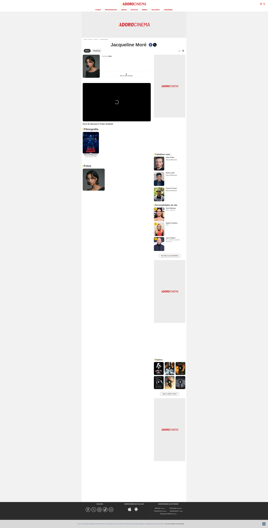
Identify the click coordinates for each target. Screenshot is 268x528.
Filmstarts (173, 508)
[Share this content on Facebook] (150, 45)
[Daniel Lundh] (159, 179)
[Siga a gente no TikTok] (105, 509)
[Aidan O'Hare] (159, 163)
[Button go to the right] (183, 51)
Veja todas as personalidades (169, 256)
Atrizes (96, 39)
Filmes (98, 10)
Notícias (134, 10)
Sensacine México (166, 514)
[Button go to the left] (179, 51)
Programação (111, 10)
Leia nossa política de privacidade (174, 524)
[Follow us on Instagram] (99, 509)
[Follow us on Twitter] (94, 509)
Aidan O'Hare (170, 157)
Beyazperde (174, 511)
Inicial (85, 39)
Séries (144, 10)
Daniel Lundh (170, 173)
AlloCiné (157, 508)
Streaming (168, 10)
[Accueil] (134, 4)
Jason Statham (170, 238)
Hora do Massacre (90, 155)
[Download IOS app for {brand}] (131, 509)
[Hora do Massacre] (91, 143)
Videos (124, 10)
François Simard (171, 188)
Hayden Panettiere (172, 223)
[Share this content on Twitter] (155, 45)
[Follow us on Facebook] (88, 509)
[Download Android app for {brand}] (137, 509)
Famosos (90, 39)
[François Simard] (159, 194)
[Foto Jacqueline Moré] (94, 180)
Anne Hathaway (171, 208)
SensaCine (158, 511)
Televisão (155, 10)
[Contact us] (111, 509)
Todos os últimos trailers (169, 394)
